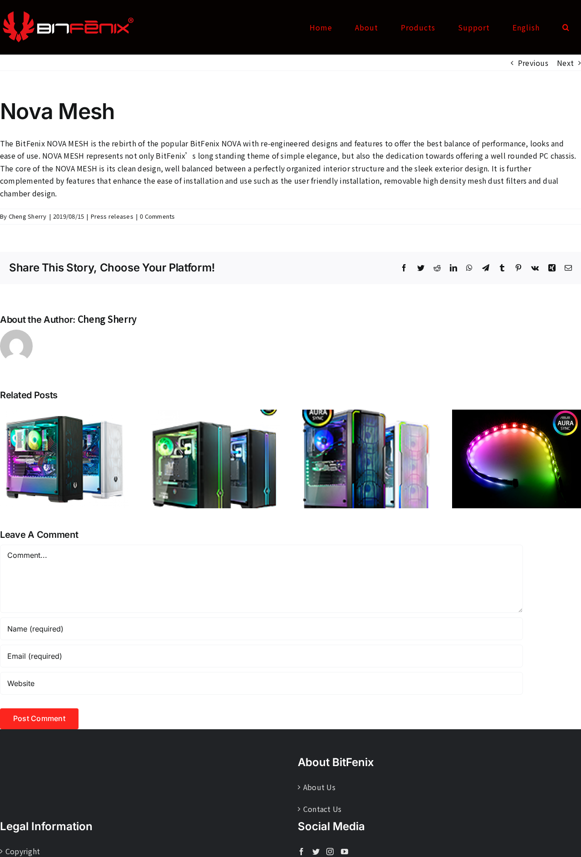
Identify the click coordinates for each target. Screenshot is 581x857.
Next (565, 62)
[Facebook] (301, 851)
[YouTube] (344, 851)
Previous (533, 62)
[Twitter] (316, 851)
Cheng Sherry (28, 216)
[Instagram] (330, 851)
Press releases (112, 216)
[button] (566, 27)
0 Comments (157, 216)
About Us (319, 787)
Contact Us (322, 808)
